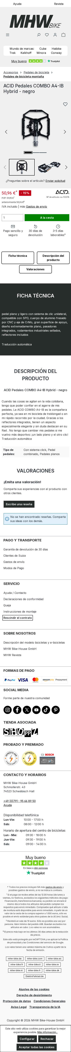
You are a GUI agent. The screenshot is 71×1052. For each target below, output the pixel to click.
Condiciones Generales (49, 1001)
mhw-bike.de (15, 958)
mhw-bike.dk (52, 970)
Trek (12, 53)
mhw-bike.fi (34, 970)
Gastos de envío (36, 206)
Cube (42, 48)
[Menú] (7, 34)
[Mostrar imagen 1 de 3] (28, 152)
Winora (41, 53)
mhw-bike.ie (52, 964)
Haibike (56, 48)
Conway (56, 53)
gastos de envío (53, 887)
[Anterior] (6, 131)
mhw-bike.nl (16, 970)
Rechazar (47, 1039)
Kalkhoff (26, 53)
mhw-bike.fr (17, 964)
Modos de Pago (13, 568)
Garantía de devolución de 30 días (25, 549)
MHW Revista (12, 655)
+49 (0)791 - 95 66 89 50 (19, 801)
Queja (7, 605)
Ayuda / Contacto (14, 593)
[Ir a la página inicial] (35, 21)
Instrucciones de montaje (19, 611)
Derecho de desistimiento (34, 995)
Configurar (27, 1039)
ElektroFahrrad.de (35, 976)
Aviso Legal (19, 1007)
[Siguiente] (65, 131)
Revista (58, 3)
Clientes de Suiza (14, 555)
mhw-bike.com (34, 958)
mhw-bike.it (34, 964)
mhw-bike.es (54, 958)
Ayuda (17, 3)
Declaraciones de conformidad (23, 599)
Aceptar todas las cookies (36, 1047)
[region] (35, 141)
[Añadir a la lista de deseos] (65, 104)
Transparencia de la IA (44, 1007)
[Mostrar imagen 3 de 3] (43, 152)
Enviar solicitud (55, 180)
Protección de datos (17, 1001)
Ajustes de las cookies (34, 989)
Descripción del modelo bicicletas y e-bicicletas (34, 642)
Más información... (47, 1032)
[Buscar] (38, 34)
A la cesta (47, 217)
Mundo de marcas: (22, 48)
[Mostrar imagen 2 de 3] (35, 152)
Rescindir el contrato (17, 617)
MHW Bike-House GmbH (20, 648)
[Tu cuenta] (55, 34)
